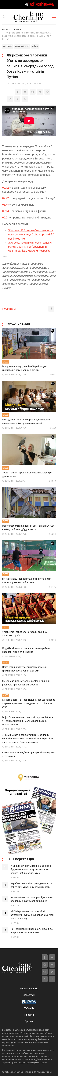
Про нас (29, 1021)
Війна (35, 46)
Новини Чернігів (29, 988)
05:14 (5, 211)
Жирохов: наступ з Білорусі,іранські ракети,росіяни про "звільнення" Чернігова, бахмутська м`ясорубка (30, 246)
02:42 (5, 198)
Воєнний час (22, 46)
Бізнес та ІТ (29, 995)
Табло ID (29, 1008)
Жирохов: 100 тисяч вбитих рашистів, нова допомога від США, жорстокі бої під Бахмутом (31, 234)
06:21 (5, 217)
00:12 (5, 187)
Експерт (7, 46)
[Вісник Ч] (29, 1002)
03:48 (5, 204)
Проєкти (29, 1014)
